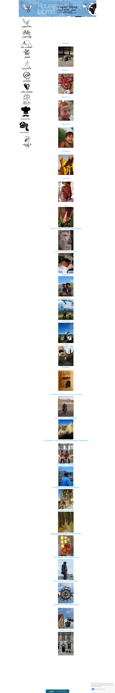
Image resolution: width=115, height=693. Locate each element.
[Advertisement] (26, 180)
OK (93, 689)
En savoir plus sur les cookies (100, 689)
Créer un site (62, 691)
